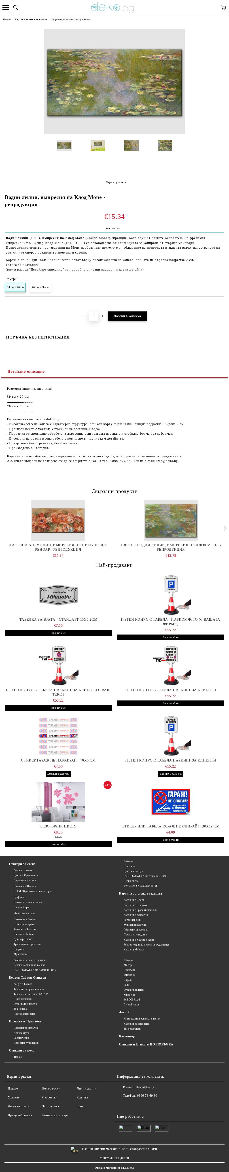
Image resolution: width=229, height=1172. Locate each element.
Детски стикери (23, 870)
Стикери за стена (22, 864)
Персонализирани (24, 1013)
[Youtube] (142, 1104)
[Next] (224, 528)
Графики (19, 897)
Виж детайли (58, 633)
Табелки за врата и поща (29, 989)
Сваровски (50, 1097)
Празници (130, 866)
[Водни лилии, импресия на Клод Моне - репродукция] (114, 133)
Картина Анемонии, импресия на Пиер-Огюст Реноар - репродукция (58, 547)
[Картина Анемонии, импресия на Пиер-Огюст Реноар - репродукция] (58, 520)
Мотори (128, 965)
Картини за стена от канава (31, 19)
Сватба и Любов (24, 934)
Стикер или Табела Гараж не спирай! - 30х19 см (170, 826)
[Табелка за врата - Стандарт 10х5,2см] (58, 595)
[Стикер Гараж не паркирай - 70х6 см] (58, 736)
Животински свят (24, 913)
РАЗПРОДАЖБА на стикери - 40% (145, 876)
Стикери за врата (24, 924)
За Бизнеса (20, 1008)
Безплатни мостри (55, 1115)
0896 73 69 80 (147, 1095)
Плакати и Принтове (25, 1021)
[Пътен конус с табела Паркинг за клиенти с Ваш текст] (58, 665)
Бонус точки (51, 1088)
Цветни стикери (133, 871)
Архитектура (22, 1032)
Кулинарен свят (23, 939)
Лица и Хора (21, 907)
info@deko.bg (144, 1087)
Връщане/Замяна (20, 1115)
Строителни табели (25, 1003)
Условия (14, 1097)
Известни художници (26, 1042)
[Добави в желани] (221, 304)
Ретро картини (132, 919)
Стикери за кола (21, 1050)
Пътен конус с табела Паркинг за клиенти (170, 690)
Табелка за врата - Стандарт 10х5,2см (58, 619)
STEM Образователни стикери (32, 891)
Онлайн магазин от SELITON (114, 1167)
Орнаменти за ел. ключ (28, 902)
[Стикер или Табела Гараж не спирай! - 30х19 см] (170, 802)
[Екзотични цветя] (58, 802)
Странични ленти (134, 989)
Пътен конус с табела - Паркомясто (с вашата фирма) (170, 622)
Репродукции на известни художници (70, 19)
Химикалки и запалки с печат (142, 1018)
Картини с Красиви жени (139, 939)
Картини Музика (134, 949)
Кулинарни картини (135, 924)
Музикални (21, 954)
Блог (80, 1106)
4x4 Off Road (132, 999)
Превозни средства (135, 934)
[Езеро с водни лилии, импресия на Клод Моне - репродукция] (171, 520)
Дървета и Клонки (25, 880)
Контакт (82, 1097)
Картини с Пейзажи (135, 905)
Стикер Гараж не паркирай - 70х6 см (58, 760)
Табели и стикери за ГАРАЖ (31, 994)
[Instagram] (132, 1104)
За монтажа (50, 1106)
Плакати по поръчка (26, 1027)
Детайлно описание (26, 371)
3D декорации (132, 1028)
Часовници (127, 1036)
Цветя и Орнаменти (26, 875)
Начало (7, 19)
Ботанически (21, 1037)
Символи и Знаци (24, 919)
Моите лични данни (114, 1157)
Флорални (130, 974)
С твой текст (131, 1004)
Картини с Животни (136, 914)
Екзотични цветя (58, 826)
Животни (129, 994)
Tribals (18, 1056)
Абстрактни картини (136, 929)
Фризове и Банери (25, 929)
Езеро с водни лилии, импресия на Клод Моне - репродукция (171, 547)
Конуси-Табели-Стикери (27, 977)
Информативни (23, 999)
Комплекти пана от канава (30, 960)
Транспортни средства (27, 944)
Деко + (124, 1012)
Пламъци (129, 969)
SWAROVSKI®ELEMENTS (141, 885)
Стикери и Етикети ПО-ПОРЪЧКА (146, 1044)
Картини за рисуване (136, 1023)
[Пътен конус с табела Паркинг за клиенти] (170, 665)
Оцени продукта (116, 182)
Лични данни (86, 1088)
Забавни (128, 861)
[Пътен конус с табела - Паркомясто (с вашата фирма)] (170, 595)
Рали (126, 984)
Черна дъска (131, 880)
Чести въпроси (18, 1106)
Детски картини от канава (29, 965)
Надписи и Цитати (25, 886)
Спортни (19, 949)
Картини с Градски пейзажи (140, 910)
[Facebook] (122, 1104)
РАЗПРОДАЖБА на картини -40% (35, 969)
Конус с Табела (23, 984)
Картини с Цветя (134, 899)
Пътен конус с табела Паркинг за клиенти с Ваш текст (58, 692)
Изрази (128, 980)
